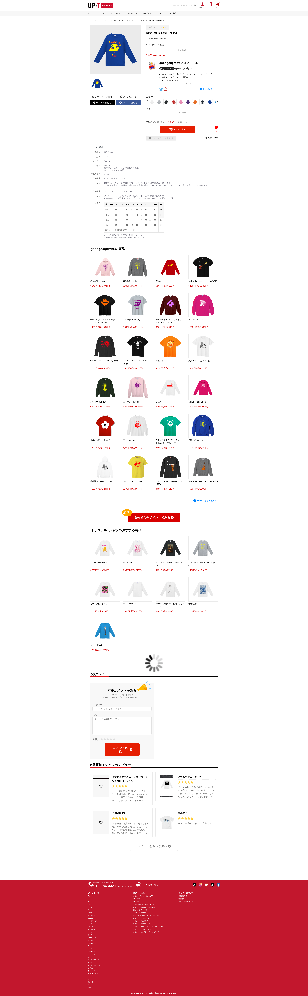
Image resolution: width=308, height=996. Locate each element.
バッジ (90, 932)
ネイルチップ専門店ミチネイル (143, 913)
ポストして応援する (103, 103)
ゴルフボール (92, 943)
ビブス (90, 985)
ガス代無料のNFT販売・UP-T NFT (144, 904)
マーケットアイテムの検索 (111, 20)
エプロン (91, 968)
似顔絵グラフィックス (140, 910)
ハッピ (90, 976)
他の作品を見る (208, 89)
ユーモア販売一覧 (141, 20)
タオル (90, 913)
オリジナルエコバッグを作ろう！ (144, 929)
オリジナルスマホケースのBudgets (144, 907)
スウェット (91, 910)
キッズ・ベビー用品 (94, 965)
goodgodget (183, 68)
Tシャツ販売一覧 (127, 20)
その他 (90, 987)
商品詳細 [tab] (99, 147)
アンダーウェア (93, 973)
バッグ (160, 13)
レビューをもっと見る (152, 846)
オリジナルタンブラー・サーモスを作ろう (147, 932)
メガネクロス (92, 940)
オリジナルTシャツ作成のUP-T (143, 896)
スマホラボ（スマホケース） (142, 924)
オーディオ (91, 954)
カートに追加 (179, 129)
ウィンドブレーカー (94, 971)
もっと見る (182, 50)
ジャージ (91, 979)
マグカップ (91, 926)
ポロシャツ (91, 901)
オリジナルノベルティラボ (142, 918)
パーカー (102, 13)
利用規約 (181, 899)
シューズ (91, 949)
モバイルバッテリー (94, 918)
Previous (147, 101)
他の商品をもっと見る (206, 501)
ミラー (90, 946)
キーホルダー (92, 929)
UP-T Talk (136, 899)
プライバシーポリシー (185, 901)
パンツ (90, 907)
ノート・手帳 (92, 937)
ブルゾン (91, 982)
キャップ (91, 962)
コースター (91, 951)
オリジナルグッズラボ (140, 921)
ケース (90, 957)
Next (217, 101)
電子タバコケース (93, 960)
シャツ (90, 904)
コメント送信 (120, 749)
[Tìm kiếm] (195, 5)
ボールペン (91, 935)
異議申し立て (213, 138)
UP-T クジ (136, 901)
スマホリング (92, 921)
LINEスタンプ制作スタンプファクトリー (146, 915)
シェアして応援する (129, 103)
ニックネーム (98, 705)
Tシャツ (91, 13)
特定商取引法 (182, 896)
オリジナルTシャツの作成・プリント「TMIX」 (148, 926)
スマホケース (92, 915)
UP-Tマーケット (94, 20)
